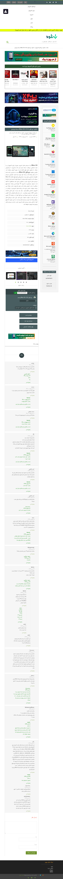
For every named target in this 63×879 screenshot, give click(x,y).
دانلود (27, 300)
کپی (15, 293)
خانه (25, 2)
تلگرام (26, 404)
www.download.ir (22, 293)
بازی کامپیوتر (31, 11)
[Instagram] (49, 2)
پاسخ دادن (32, 371)
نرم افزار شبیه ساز (25, 134)
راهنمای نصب (28, 315)
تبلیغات (14, 2)
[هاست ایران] (49, 110)
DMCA (8, 2)
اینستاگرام (22, 404)
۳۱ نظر (14, 137)
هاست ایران (21, 875)
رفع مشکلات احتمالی (28, 327)
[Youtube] (55, 2)
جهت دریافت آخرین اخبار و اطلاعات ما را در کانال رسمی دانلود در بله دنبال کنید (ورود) (38, 30)
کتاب (31, 23)
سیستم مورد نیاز (28, 321)
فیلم (31, 19)
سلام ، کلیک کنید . (26, 485)
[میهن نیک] (49, 115)
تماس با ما (20, 2)
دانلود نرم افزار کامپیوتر (40, 48)
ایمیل (35, 844)
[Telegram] (52, 2)
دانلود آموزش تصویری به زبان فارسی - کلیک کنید (25, 308)
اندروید (31, 15)
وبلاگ (31, 27)
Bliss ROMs (28, 226)
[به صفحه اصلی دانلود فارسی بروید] (51, 39)
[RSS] (46, 2)
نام (36, 837)
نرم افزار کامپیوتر (31, 6)
